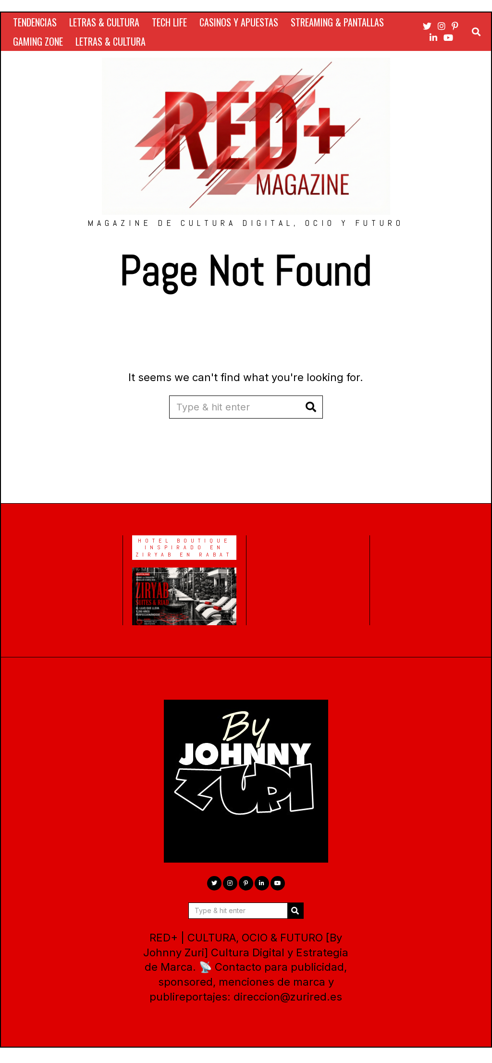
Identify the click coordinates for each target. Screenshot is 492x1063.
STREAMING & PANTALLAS (337, 22)
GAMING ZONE (38, 41)
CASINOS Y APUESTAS (238, 22)
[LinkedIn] (433, 37)
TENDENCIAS (35, 22)
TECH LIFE (169, 22)
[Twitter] (427, 26)
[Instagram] (441, 26)
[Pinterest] (455, 26)
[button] (311, 407)
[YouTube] (448, 37)
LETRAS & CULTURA (104, 22)
